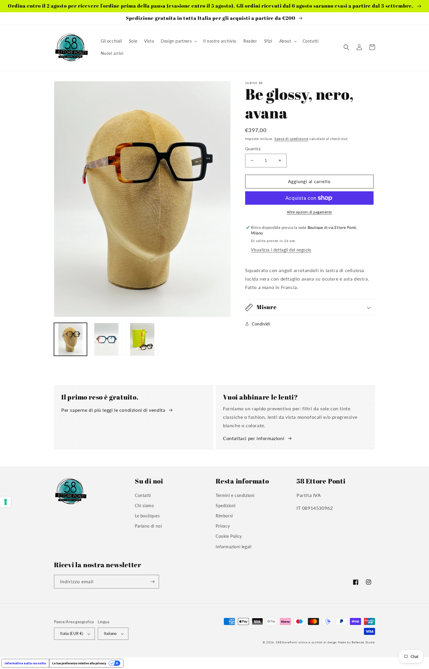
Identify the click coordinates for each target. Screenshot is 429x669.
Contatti (143, 495)
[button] (178, 41)
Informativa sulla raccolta (25, 663)
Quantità (252, 148)
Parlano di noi (148, 525)
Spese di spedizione (291, 138)
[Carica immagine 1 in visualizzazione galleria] (70, 339)
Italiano (110, 633)
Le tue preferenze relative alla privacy (79, 663)
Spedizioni (226, 505)
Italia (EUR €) (71, 633)
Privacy (223, 525)
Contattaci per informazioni (253, 438)
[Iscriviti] (152, 582)
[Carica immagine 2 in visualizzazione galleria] (106, 339)
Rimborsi (224, 515)
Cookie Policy (229, 536)
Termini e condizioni (235, 495)
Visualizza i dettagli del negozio (281, 249)
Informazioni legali (233, 546)
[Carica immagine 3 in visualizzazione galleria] (142, 339)
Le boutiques (147, 515)
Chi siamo (144, 505)
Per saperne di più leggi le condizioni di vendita (113, 410)
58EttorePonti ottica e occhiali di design (306, 642)
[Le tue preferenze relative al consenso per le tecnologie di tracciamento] (5, 501)
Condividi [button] (261, 323)
